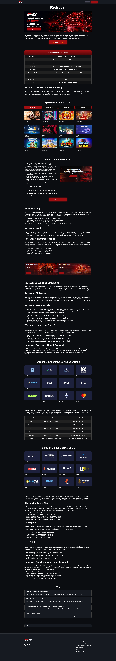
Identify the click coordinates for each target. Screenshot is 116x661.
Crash (65, 107)
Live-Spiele (48, 107)
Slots (82, 107)
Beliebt (31, 107)
